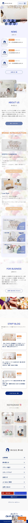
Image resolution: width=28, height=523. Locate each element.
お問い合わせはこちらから (14, 290)
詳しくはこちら (14, 123)
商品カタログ (14, 497)
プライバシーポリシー (14, 502)
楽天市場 (8, 493)
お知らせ (5, 477)
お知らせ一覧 (14, 72)
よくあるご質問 (7, 482)
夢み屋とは (6, 462)
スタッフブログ (7, 472)
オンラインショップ (21, 493)
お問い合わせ (6, 487)
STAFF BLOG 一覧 (14, 393)
